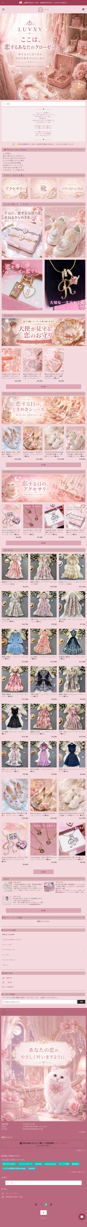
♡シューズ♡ (7, 945)
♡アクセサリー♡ (8, 950)
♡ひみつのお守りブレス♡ (12, 940)
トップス (5, 955)
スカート (5, 965)
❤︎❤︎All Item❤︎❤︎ (8, 935)
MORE (43, 911)
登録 (81, 1002)
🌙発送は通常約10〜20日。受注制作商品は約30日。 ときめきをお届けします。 (45, 144)
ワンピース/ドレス (9, 960)
